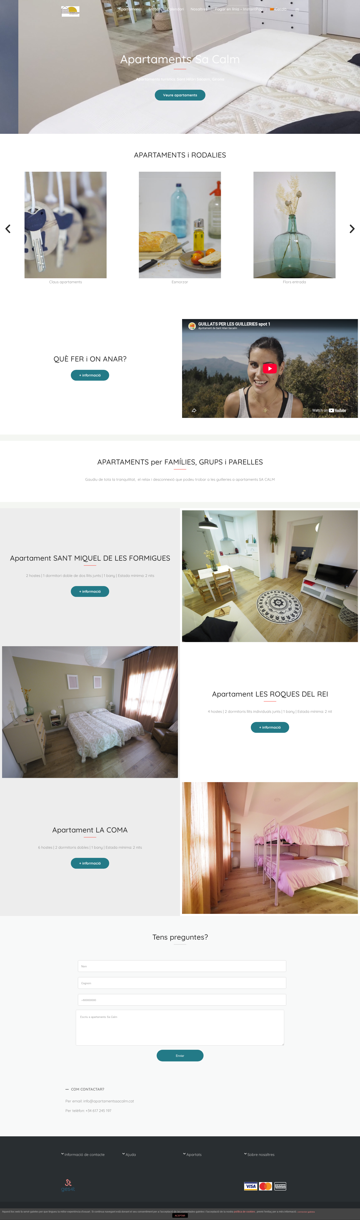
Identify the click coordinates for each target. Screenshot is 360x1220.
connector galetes (306, 1212)
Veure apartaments (180, 95)
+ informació (90, 375)
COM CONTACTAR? (87, 1089)
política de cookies (245, 1211)
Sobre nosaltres (261, 1154)
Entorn (154, 9)
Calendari (175, 9)
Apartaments (130, 9)
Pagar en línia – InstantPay (238, 9)
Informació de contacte (85, 1154)
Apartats (193, 1154)
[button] (8, 229)
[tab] (180, 1089)
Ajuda (131, 1154)
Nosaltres (199, 9)
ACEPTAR (180, 1215)
